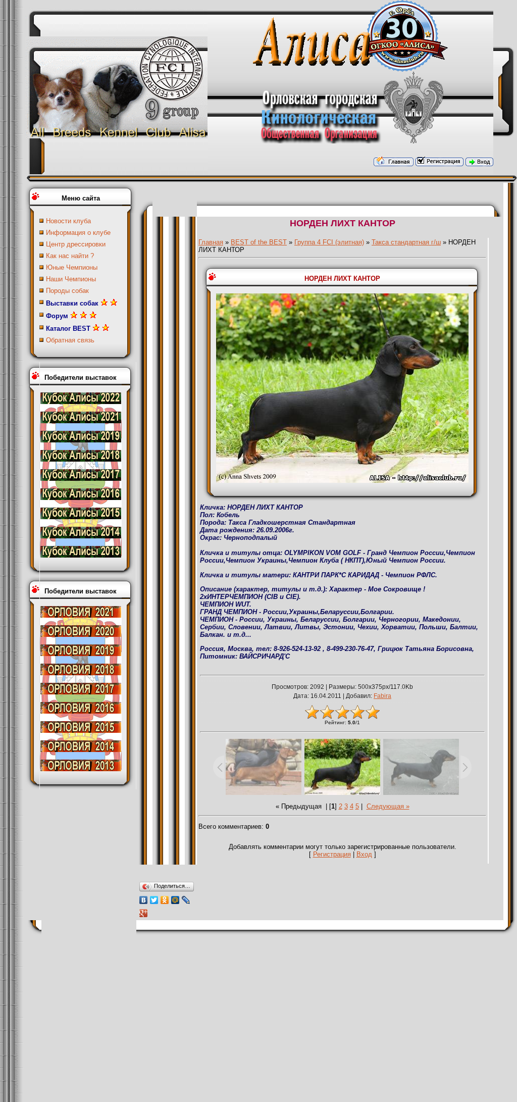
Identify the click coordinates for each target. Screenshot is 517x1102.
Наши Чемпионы (71, 279)
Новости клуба (68, 221)
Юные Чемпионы (71, 267)
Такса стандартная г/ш (406, 242)
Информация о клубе (78, 232)
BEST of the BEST (259, 242)
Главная (210, 242)
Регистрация (332, 854)
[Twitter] (154, 900)
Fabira (382, 695)
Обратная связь (70, 340)
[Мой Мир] (175, 900)
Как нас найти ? (70, 256)
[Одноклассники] (165, 900)
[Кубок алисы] (80, 402)
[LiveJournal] (186, 900)
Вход (364, 854)
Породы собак (67, 290)
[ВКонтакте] (143, 900)
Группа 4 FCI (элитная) (329, 242)
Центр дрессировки (76, 244)
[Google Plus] (143, 913)
